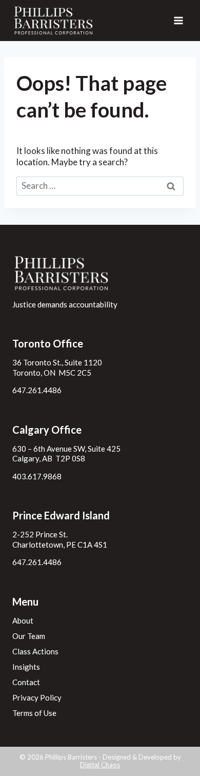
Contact (26, 682)
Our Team (28, 636)
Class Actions (35, 651)
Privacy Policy (37, 697)
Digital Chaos (100, 765)
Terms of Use (34, 712)
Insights (26, 666)
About (22, 620)
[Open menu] (178, 20)
